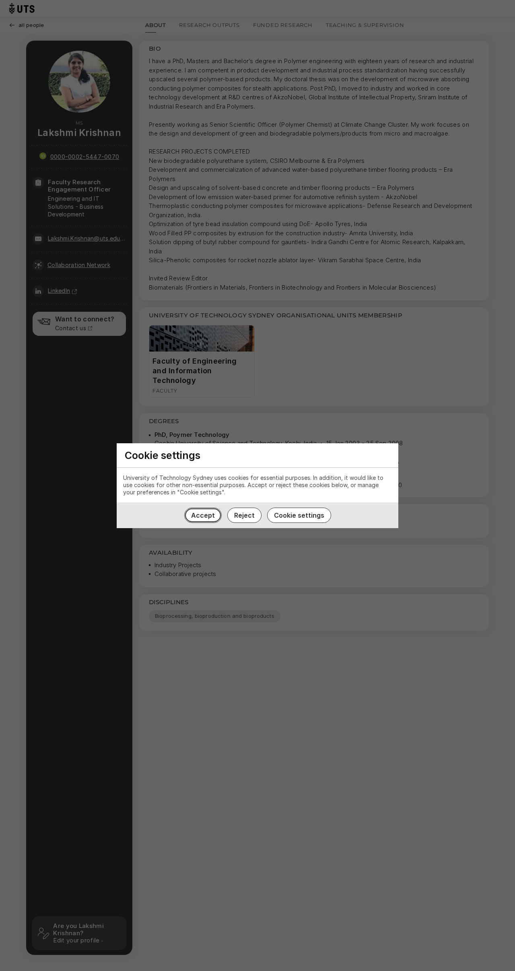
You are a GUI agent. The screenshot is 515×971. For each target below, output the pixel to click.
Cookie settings (299, 515)
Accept (203, 515)
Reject (244, 515)
